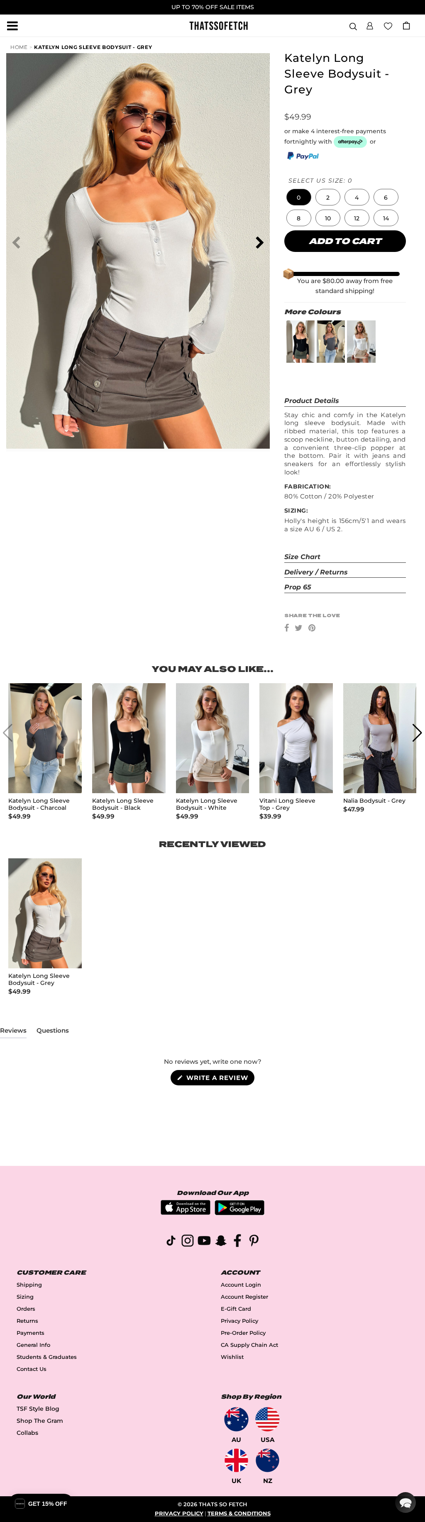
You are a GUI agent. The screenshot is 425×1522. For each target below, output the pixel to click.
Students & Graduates (47, 1357)
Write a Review (219, 1079)
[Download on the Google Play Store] (239, 1213)
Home (19, 47)
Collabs (27, 1432)
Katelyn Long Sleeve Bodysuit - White (206, 804)
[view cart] (406, 25)
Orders (26, 1309)
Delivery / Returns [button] (316, 572)
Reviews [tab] (13, 1032)
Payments (30, 1333)
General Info (33, 1345)
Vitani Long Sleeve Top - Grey (287, 804)
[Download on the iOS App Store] (185, 1213)
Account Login (241, 1285)
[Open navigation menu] (12, 26)
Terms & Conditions (239, 1513)
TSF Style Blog (38, 1408)
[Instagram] (187, 1242)
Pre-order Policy (243, 1333)
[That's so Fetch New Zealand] (267, 1460)
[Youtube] (204, 1242)
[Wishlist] (388, 25)
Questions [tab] (53, 1032)
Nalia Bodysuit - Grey (374, 800)
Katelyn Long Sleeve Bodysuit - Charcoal (39, 804)
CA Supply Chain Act (249, 1345)
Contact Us (31, 1369)
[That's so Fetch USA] (267, 1419)
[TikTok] (171, 1242)
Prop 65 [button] (297, 587)
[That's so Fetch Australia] (236, 1419)
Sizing (25, 1297)
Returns (27, 1321)
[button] (370, 24)
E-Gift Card (236, 1309)
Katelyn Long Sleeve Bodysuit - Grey (93, 47)
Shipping (29, 1285)
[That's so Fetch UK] (236, 1460)
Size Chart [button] (302, 557)
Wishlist (232, 1357)
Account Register (244, 1297)
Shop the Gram (40, 1420)
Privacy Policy (239, 1321)
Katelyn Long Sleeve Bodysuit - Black (123, 804)
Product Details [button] (311, 401)
